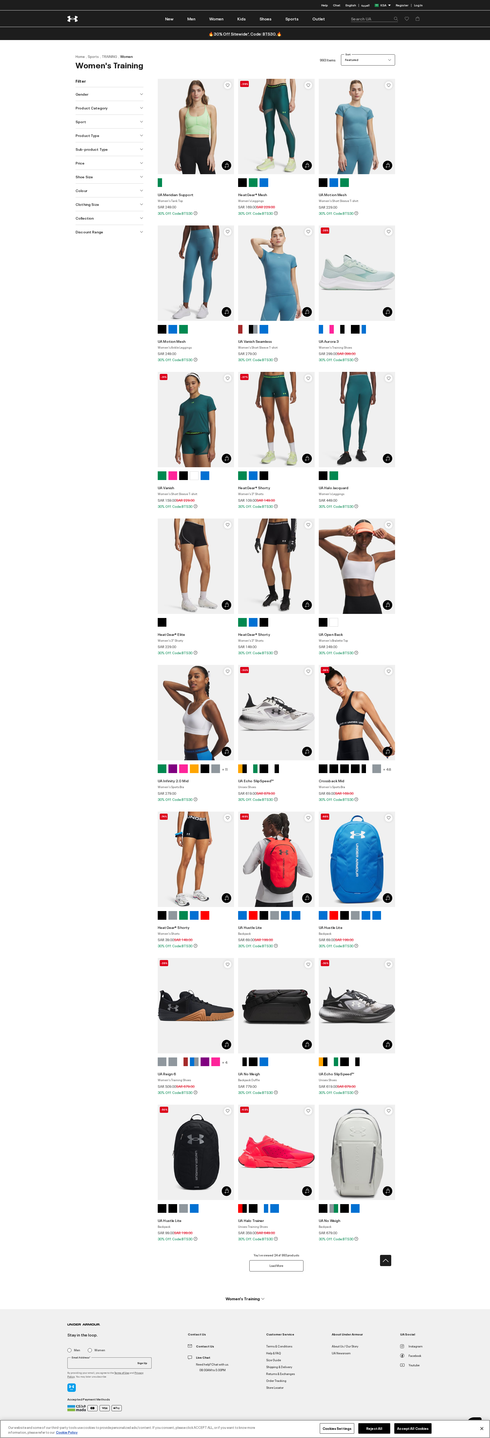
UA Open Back (331, 634)
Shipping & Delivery (279, 1367)
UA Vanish (166, 487)
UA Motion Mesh (333, 194)
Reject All (374, 1428)
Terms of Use (121, 1372)
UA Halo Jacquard (333, 487)
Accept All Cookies (412, 1428)
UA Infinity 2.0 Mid (173, 780)
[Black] (242, 182)
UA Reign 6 (167, 1073)
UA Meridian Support (175, 194)
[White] (194, 475)
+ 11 (225, 769)
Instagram (416, 1346)
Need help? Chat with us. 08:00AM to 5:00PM (212, 1367)
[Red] (205, 915)
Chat (336, 5)
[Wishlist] (227, 85)
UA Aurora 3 (329, 341)
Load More (276, 1265)
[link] (169, 18)
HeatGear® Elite (171, 634)
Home (80, 56)
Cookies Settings (337, 1428)
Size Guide (273, 1360)
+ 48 (387, 769)
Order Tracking (276, 1380)
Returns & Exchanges (280, 1373)
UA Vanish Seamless (255, 341)
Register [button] (402, 5)
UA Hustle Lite (250, 927)
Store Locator (275, 1387)
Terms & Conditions (279, 1346)
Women (126, 56)
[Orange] (194, 768)
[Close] (481, 1428)
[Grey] (215, 768)
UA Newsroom (341, 1353)
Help (324, 5)
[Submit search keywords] (394, 18)
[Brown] (242, 329)
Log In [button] (418, 5)
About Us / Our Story (345, 1346)
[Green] (162, 182)
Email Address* (81, 1357)
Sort (348, 54)
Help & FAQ (273, 1353)
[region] (245, 1429)
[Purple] (172, 768)
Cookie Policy (67, 1432)
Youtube (414, 1365)
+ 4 (225, 1062)
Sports (93, 56)
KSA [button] (383, 5)
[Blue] (264, 182)
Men (77, 1350)
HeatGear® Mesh (252, 194)
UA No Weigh (249, 1073)
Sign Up (142, 1363)
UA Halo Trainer (251, 1220)
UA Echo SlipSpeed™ (256, 780)
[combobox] (374, 18)
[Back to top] (385, 1260)
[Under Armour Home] (72, 18)
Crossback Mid (332, 780)
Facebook (415, 1355)
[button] (191, 18)
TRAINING (109, 56)
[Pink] (333, 329)
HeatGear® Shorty (254, 487)
